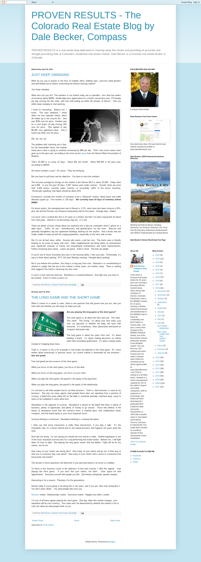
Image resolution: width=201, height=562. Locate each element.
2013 (157, 365)
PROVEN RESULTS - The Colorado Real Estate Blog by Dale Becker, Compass (92, 26)
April (160, 323)
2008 (157, 383)
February (162, 349)
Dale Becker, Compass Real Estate (140, 269)
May (160, 319)
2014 (157, 361)
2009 (157, 380)
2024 (157, 259)
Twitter (135, 462)
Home (76, 521)
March (160, 346)
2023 (157, 262)
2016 (157, 288)
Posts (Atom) (48, 525)
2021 (157, 270)
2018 (157, 281)
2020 (157, 273)
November (162, 295)
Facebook (137, 456)
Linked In (137, 459)
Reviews (35, 494)
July (159, 312)
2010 (157, 376)
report (83, 153)
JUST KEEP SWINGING (50, 75)
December (162, 291)
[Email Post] (82, 285)
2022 (157, 266)
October (161, 298)
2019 (157, 277)
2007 (157, 387)
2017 (157, 284)
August (161, 308)
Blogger (112, 542)
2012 (157, 368)
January (161, 353)
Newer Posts (37, 521)
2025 (157, 255)
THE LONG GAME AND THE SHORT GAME (65, 297)
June (160, 315)
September (162, 302)
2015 (157, 357)
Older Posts (115, 521)
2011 (157, 372)
